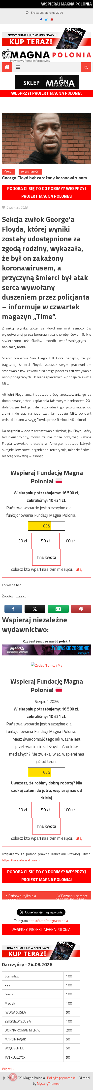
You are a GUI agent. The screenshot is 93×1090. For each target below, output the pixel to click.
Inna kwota (46, 557)
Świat (8, 172)
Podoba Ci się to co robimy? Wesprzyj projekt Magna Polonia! (46, 192)
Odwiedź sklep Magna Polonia (47, 82)
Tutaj (78, 569)
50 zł (45, 541)
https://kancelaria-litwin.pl (21, 860)
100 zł (69, 541)
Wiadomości (30, 172)
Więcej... (8, 1068)
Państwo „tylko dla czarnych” (21, 896)
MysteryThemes (48, 1083)
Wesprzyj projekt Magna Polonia (46, 93)
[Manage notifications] (13, 1077)
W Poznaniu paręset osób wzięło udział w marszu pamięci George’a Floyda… (71, 896)
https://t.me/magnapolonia (48, 920)
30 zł (22, 541)
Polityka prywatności (61, 1077)
